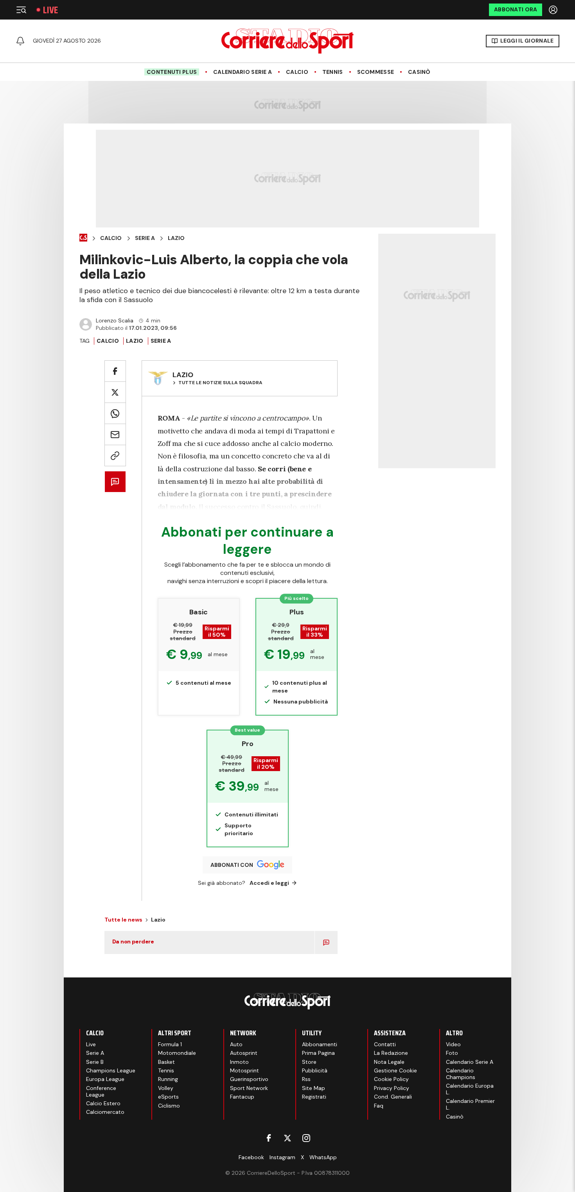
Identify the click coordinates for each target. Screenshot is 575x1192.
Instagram (282, 1157)
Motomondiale (177, 1052)
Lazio (176, 238)
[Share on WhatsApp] (115, 413)
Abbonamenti (319, 1044)
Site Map (313, 1088)
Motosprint (244, 1070)
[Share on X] (115, 392)
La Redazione (391, 1052)
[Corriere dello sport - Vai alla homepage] (287, 41)
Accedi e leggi (269, 882)
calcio (108, 340)
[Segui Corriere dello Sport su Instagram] (306, 1138)
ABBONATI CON (231, 864)
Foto (452, 1052)
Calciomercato (105, 1111)
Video (453, 1044)
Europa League (105, 1079)
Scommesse (375, 72)
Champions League (110, 1070)
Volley (165, 1088)
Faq (378, 1105)
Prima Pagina (318, 1052)
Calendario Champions (460, 1074)
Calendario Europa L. (470, 1089)
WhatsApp (323, 1157)
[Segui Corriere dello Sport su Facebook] (268, 1138)
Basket (166, 1061)
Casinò (419, 72)
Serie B (95, 1061)
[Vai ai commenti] (115, 481)
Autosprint (243, 1052)
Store (309, 1061)
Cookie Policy (391, 1079)
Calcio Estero (103, 1103)
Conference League (101, 1091)
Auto (236, 1044)
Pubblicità (314, 1070)
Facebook (251, 1157)
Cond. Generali (393, 1096)
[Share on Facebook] (115, 371)
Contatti (385, 1044)
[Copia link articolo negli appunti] (115, 455)
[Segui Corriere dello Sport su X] (287, 1138)
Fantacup (242, 1096)
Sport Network (249, 1088)
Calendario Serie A (242, 72)
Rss (306, 1079)
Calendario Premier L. (470, 1104)
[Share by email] (115, 434)
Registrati (314, 1096)
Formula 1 (170, 1044)
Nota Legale (389, 1061)
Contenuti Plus (172, 71)
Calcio (297, 72)
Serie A (145, 238)
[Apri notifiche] (20, 41)
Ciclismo (169, 1105)
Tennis (332, 72)
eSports (168, 1096)
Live (50, 10)
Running (168, 1079)
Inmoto (239, 1061)
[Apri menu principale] (21, 9)
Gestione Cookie (395, 1070)
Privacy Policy (391, 1088)
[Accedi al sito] (553, 9)
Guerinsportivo (249, 1079)
